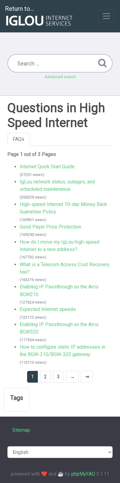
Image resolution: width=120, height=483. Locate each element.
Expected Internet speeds (48, 309)
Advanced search (60, 76)
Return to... (19, 8)
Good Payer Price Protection (50, 227)
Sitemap (21, 430)
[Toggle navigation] (106, 16)
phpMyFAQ (83, 474)
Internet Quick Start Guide (47, 167)
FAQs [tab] (18, 139)
